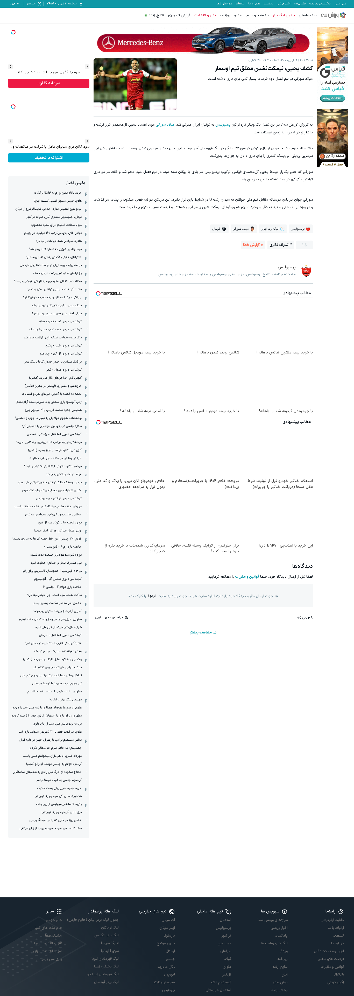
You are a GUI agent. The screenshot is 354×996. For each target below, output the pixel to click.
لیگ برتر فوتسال (106, 982)
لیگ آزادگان (109, 927)
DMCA (339, 974)
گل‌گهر (226, 974)
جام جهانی (54, 920)
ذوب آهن (224, 943)
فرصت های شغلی (331, 959)
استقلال (225, 920)
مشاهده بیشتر (201, 632)
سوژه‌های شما (224, 4)
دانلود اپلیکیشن (332, 920)
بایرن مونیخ (166, 943)
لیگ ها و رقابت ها (274, 943)
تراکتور (226, 935)
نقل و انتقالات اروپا (48, 943)
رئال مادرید (166, 967)
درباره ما (337, 943)
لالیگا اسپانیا (109, 943)
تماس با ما (254, 4)
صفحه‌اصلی (308, 15)
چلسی (170, 959)
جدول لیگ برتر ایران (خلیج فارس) (92, 920)
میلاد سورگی (165, 124)
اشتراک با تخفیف (48, 158)
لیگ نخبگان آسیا (106, 966)
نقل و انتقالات (205, 15)
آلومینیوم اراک (221, 982)
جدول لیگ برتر (284, 15)
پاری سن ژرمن (51, 959)
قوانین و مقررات (247, 576)
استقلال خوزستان (218, 990)
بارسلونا (169, 935)
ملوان (227, 967)
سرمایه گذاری (49, 83)
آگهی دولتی (335, 982)
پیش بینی (340, 4)
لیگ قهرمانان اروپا (104, 958)
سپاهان (225, 951)
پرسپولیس (223, 124)
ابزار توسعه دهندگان (329, 951)
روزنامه (225, 15)
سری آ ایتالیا (109, 951)
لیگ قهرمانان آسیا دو (102, 974)
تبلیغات (240, 4)
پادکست (268, 4)
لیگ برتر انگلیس (106, 935)
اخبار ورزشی (284, 4)
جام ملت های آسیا (48, 928)
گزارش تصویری (179, 15)
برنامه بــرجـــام (257, 15)
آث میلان (168, 920)
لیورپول (169, 974)
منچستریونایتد (164, 982)
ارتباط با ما (336, 928)
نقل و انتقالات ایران (47, 951)
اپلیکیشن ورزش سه (320, 4)
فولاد (227, 959)
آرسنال (170, 951)
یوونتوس (168, 990)
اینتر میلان (167, 928)
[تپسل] (13, 32)
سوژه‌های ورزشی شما (272, 920)
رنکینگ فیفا (53, 935)
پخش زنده (300, 4)
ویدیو (238, 15)
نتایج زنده (156, 15)
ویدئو (283, 951)
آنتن (284, 974)
